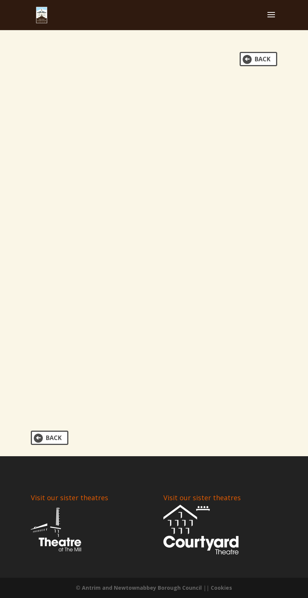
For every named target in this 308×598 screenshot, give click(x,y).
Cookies (221, 587)
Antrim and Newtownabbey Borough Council (142, 587)
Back (262, 59)
